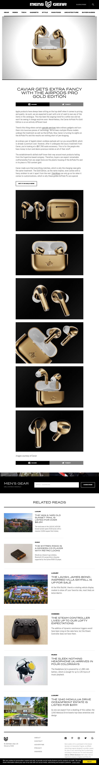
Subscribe (87, 485)
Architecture (71, 12)
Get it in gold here (26, 184)
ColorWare (56, 173)
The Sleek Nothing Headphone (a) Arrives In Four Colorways (72, 661)
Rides (15, 12)
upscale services (49, 127)
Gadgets (34, 12)
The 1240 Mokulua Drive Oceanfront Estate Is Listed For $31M (71, 702)
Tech (23, 12)
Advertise (39, 745)
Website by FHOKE (9, 746)
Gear (6, 12)
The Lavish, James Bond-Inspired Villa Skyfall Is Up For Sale (71, 580)
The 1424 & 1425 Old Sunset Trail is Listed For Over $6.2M (48, 519)
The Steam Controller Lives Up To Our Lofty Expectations (70, 620)
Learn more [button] (76, 762)
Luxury (38, 511)
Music (37, 542)
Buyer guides (88, 12)
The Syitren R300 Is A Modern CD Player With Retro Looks (49, 548)
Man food (56, 12)
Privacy (38, 748)
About (37, 738)
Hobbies (55, 614)
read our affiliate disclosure (73, 755)
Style (45, 12)
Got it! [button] (89, 761)
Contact (38, 741)
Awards (38, 752)
